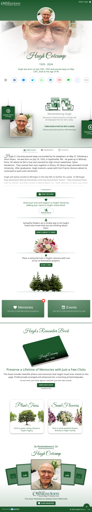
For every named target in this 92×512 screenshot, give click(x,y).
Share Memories (47, 503)
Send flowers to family (46, 232)
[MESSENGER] (23, 80)
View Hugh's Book (46, 385)
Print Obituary (47, 194)
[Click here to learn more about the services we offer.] (46, 494)
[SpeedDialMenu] (86, 507)
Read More (46, 190)
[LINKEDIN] (50, 80)
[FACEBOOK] (14, 80)
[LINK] (86, 80)
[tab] (30, 150)
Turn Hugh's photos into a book (59, 126)
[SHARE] (77, 80)
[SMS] (68, 80)
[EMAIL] (59, 80)
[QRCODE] (5, 80)
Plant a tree (46, 265)
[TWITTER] (32, 80)
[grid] (46, 119)
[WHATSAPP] (41, 80)
